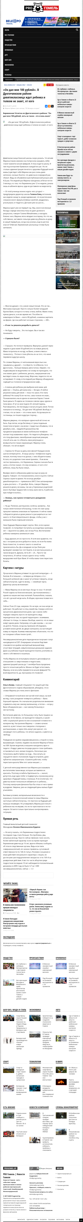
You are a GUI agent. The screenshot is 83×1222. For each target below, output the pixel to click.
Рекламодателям (63, 1185)
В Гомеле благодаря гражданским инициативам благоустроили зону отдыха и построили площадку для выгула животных (15, 923)
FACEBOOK (43, 1219)
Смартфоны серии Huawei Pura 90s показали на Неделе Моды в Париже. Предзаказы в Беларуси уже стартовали (21, 1024)
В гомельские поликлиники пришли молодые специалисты (14, 907)
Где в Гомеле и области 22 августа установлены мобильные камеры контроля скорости (66, 127)
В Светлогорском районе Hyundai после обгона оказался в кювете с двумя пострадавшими (67, 150)
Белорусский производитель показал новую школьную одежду (22, 1043)
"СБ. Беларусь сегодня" (32, 108)
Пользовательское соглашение (41, 1210)
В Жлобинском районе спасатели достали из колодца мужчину (74, 1118)
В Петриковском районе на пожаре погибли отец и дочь (74, 1135)
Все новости (9, 85)
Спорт (7, 70)
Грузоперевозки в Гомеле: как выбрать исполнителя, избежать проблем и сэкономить (49, 1144)
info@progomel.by (35, 1178)
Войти (59, 1178)
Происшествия (10, 45)
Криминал (9, 50)
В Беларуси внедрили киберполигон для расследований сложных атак (48, 1091)
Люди (29, 85)
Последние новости (62, 85)
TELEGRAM (51, 1219)
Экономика (9, 65)
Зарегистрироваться (64, 1174)
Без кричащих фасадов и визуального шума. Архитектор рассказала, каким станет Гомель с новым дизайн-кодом (66, 165)
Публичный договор (36, 1208)
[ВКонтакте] (46, 106)
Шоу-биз (8, 60)
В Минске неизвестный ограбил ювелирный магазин (65, 115)
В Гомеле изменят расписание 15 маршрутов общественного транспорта (67, 239)
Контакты (60, 1189)
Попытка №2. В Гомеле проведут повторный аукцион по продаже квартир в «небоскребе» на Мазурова (67, 254)
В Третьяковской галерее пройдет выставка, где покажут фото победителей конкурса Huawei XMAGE (48, 1122)
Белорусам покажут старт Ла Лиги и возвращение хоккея (21, 1090)
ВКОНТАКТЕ (21, 1219)
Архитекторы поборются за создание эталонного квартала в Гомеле (67, 285)
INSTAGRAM (60, 1219)
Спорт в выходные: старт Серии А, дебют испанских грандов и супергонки (66, 138)
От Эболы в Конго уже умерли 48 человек (73, 1071)
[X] (52, 106)
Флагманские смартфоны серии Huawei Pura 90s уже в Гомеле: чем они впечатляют (67, 189)
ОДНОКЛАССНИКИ (32, 1219)
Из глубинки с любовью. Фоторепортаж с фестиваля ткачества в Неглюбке (67, 91)
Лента (7, 30)
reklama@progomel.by (36, 1185)
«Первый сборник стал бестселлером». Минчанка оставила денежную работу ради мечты (41, 893)
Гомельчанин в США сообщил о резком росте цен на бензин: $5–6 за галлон (21, 1119)
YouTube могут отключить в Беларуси (21, 1134)
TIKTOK (68, 1219)
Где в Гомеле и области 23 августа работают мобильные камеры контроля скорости (44, 80)
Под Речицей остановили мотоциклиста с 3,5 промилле (66, 201)
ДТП (6, 55)
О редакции (61, 1181)
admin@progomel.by (36, 1194)
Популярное (62, 212)
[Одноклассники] (49, 106)
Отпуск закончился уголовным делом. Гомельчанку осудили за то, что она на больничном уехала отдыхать (41, 907)
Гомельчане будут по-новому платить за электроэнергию (65, 177)
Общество (8, 40)
